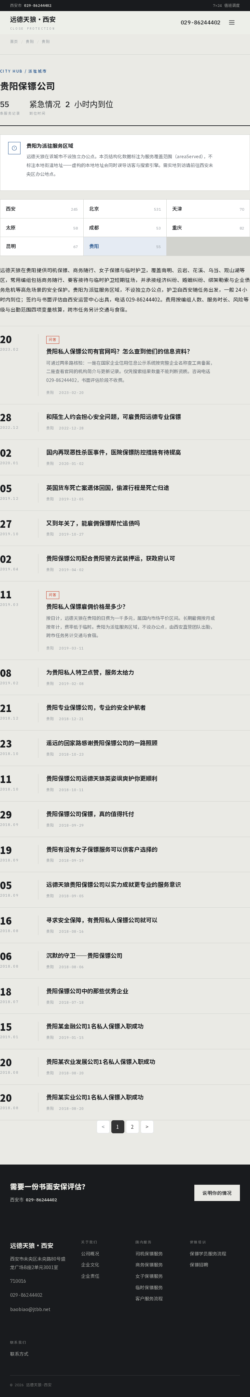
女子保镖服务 (149, 1276)
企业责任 (90, 1276)
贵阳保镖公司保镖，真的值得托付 (90, 813)
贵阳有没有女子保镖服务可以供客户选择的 (102, 849)
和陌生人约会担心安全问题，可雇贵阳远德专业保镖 (113, 416)
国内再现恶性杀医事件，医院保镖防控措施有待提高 (113, 452)
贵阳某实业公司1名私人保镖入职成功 (95, 1097)
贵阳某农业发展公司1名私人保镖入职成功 (100, 1061)
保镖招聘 (199, 1264)
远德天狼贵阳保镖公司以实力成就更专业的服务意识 (113, 884)
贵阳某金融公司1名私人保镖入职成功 (95, 1026)
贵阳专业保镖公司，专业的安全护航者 (96, 707)
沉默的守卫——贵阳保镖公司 (84, 955)
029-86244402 (200, 22)
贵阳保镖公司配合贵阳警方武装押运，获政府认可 (110, 558)
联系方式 (19, 1353)
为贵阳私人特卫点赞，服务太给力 (90, 672)
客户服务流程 (149, 1298)
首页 (14, 41)
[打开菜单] (233, 22)
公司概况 (90, 1253)
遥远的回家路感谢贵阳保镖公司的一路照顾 (102, 742)
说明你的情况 (217, 1192)
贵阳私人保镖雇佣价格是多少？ (87, 606)
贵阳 (30, 41)
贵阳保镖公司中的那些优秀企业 (87, 990)
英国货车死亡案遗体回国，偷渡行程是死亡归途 (107, 487)
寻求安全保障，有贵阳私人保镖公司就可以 (102, 919)
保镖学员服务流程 (208, 1253)
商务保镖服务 (149, 1264)
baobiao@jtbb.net (30, 1309)
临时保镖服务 (149, 1287)
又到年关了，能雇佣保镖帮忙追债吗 (93, 523)
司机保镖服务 (149, 1253)
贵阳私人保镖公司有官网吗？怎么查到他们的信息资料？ (119, 351)
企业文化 (90, 1264)
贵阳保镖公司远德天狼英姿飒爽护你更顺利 (102, 778)
